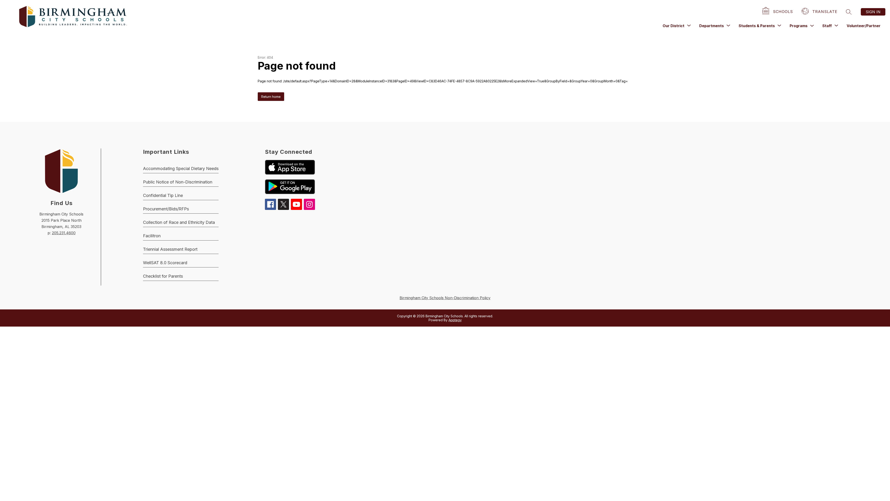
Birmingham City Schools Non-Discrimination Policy (445, 297)
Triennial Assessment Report (170, 249)
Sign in (873, 12)
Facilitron (152, 235)
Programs (798, 25)
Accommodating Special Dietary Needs (181, 168)
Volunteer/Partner (863, 25)
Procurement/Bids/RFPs (166, 208)
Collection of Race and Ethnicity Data (179, 222)
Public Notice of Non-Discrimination (177, 182)
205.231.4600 (64, 233)
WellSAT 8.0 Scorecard (165, 262)
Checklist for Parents (163, 276)
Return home (271, 97)
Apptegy (455, 320)
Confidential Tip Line (163, 195)
